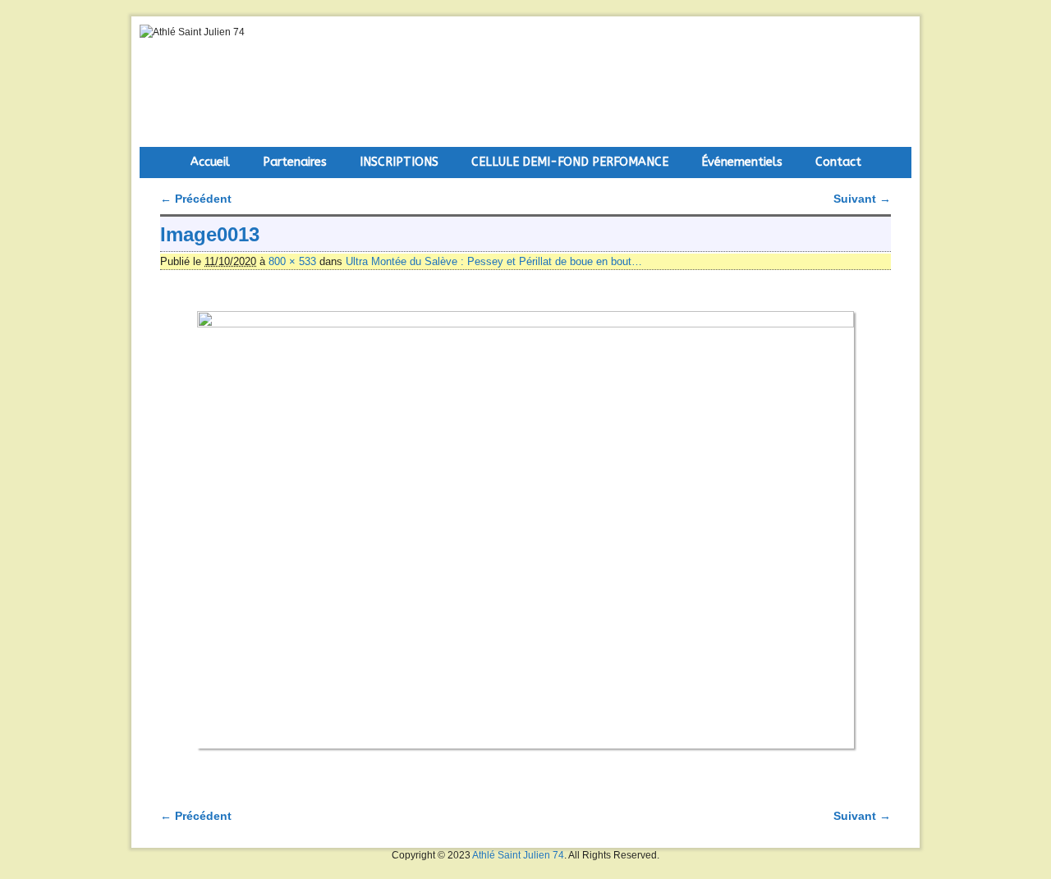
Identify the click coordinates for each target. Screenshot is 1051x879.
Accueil (210, 162)
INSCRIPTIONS (399, 162)
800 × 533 (292, 261)
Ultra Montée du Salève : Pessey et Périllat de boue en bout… (494, 261)
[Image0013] (525, 530)
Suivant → (862, 198)
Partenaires (295, 162)
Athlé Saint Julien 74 (518, 855)
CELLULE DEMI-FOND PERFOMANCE (569, 162)
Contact (838, 162)
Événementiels (742, 162)
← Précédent (196, 198)
